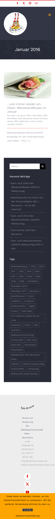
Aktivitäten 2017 (18, 291)
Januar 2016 (12, 121)
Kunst (39, 121)
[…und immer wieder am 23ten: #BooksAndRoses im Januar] (27, 85)
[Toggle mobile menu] (49, 15)
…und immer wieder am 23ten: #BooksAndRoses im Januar (27, 81)
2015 (33, 266)
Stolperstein (17, 350)
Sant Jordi (31, 340)
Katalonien (24, 121)
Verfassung (33, 369)
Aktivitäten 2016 (14, 118)
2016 (41, 266)
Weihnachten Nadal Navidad (24, 374)
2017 (13, 271)
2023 (29, 276)
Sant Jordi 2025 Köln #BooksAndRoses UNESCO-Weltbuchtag (25, 220)
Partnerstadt (17, 340)
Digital (32, 306)
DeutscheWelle (18, 306)
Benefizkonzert (18, 296)
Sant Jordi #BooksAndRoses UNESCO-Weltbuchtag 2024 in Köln (27, 244)
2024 (38, 276)
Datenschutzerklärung (27, 515)
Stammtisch (30, 345)
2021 (13, 276)
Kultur (33, 121)
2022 (21, 276)
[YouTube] (27, 492)
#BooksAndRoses (19, 266)
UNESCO (15, 364)
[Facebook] (27, 476)
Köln (36, 325)
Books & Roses (40, 118)
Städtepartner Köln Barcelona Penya (25, 357)
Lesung (10, 124)
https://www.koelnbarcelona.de (37, 464)
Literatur (19, 124)
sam (13, 115)
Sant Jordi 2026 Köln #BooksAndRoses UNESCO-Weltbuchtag (25, 187)
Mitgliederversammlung (22, 335)
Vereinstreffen (17, 369)
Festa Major (26, 311)
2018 (21, 271)
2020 (37, 271)
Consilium (29, 301)
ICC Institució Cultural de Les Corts (25, 318)
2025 (13, 281)
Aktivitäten (33, 281)
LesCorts (15, 330)
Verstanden (27, 510)
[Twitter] (27, 484)
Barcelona (27, 118)
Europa (14, 311)
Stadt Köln (16, 345)
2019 (29, 271)
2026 (21, 281)
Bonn (31, 296)
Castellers (16, 301)
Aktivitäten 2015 (39, 115)
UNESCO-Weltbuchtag (33, 364)
